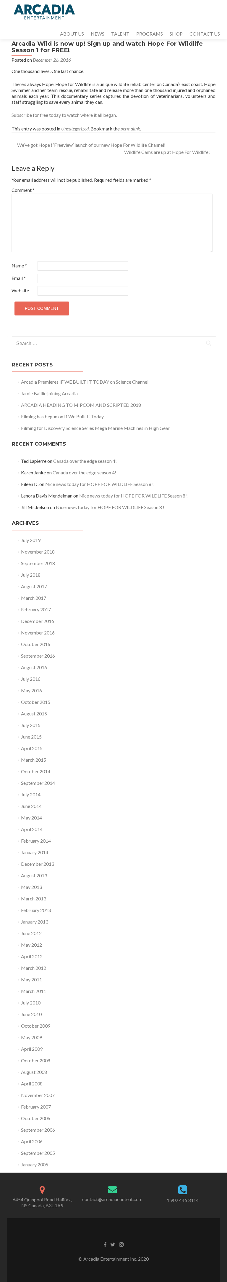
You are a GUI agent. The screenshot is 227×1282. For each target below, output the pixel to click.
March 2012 (33, 968)
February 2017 (36, 609)
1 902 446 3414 (183, 1200)
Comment (23, 190)
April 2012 (32, 956)
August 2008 (34, 1072)
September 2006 (38, 1130)
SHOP (176, 33)
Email (19, 278)
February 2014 (36, 840)
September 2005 (38, 1153)
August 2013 (34, 875)
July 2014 (30, 794)
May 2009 (31, 1037)
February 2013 (36, 910)
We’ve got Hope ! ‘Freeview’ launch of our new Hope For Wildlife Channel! (89, 145)
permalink (130, 128)
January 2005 (34, 1164)
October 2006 (35, 1118)
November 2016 (38, 632)
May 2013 (31, 887)
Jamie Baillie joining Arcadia (49, 393)
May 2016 (31, 690)
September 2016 (38, 655)
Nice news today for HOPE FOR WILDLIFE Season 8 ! (99, 484)
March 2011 (33, 991)
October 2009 (35, 1026)
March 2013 (33, 898)
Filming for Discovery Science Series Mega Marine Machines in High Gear (95, 428)
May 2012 (31, 945)
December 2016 (37, 621)
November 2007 (38, 1095)
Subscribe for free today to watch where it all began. (64, 115)
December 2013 (37, 864)
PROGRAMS (149, 33)
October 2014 (35, 771)
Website (20, 290)
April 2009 (32, 1049)
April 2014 (32, 829)
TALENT (120, 33)
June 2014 (31, 806)
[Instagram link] (121, 1244)
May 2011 (31, 979)
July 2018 (30, 575)
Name (19, 265)
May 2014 (31, 817)
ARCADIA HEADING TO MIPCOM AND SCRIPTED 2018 (81, 405)
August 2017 (34, 586)
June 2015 (31, 736)
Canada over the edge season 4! (85, 461)
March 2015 (33, 760)
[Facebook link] (104, 1244)
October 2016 (35, 644)
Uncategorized (75, 128)
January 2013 (34, 921)
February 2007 (36, 1106)
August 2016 (34, 667)
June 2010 (31, 1014)
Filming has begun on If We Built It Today (62, 416)
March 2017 (33, 598)
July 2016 (30, 679)
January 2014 (34, 852)
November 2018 (38, 551)
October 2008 (35, 1060)
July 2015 (30, 725)
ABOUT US (72, 33)
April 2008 (32, 1083)
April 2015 (32, 748)
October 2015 (35, 702)
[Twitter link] (112, 1244)
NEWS (97, 33)
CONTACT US (204, 33)
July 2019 (30, 540)
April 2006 (32, 1141)
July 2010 (30, 1002)
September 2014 (38, 783)
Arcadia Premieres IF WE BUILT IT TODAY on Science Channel (84, 382)
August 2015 (34, 713)
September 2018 (38, 563)
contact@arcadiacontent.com (112, 1199)
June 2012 (31, 933)
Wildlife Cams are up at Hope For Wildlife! (169, 152)
